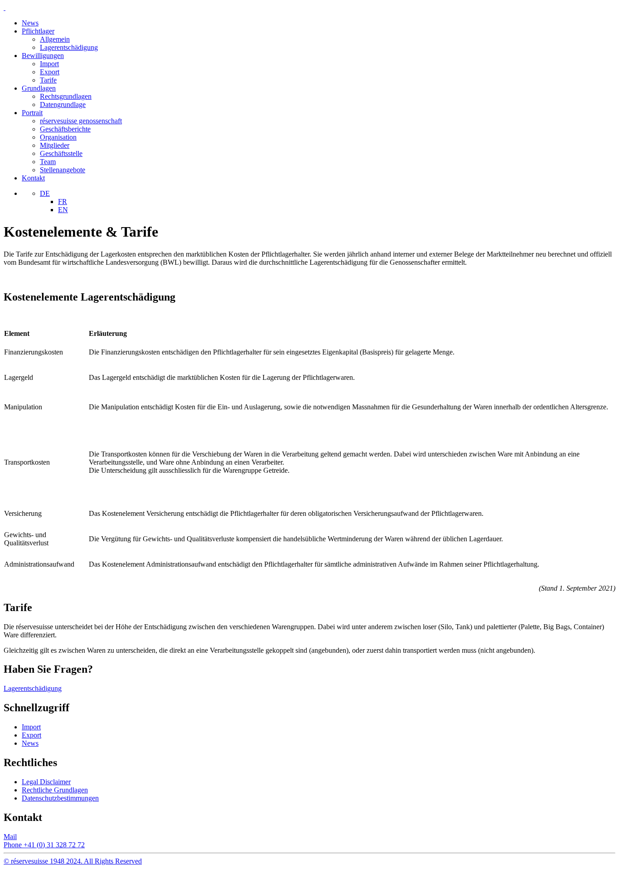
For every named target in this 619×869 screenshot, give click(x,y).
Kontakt (33, 178)
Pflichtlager (38, 31)
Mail (10, 836)
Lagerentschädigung (69, 47)
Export (49, 72)
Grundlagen (39, 88)
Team (48, 161)
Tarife (48, 80)
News (30, 23)
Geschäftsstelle (61, 153)
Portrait (32, 113)
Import (49, 64)
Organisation (58, 137)
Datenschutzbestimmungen (60, 798)
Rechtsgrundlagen (66, 96)
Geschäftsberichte (65, 129)
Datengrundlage (63, 104)
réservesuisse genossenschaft (81, 121)
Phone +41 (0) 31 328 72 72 (44, 845)
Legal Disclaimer (46, 782)
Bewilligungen (43, 55)
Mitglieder (54, 145)
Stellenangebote (62, 170)
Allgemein (55, 39)
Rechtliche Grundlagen (55, 790)
